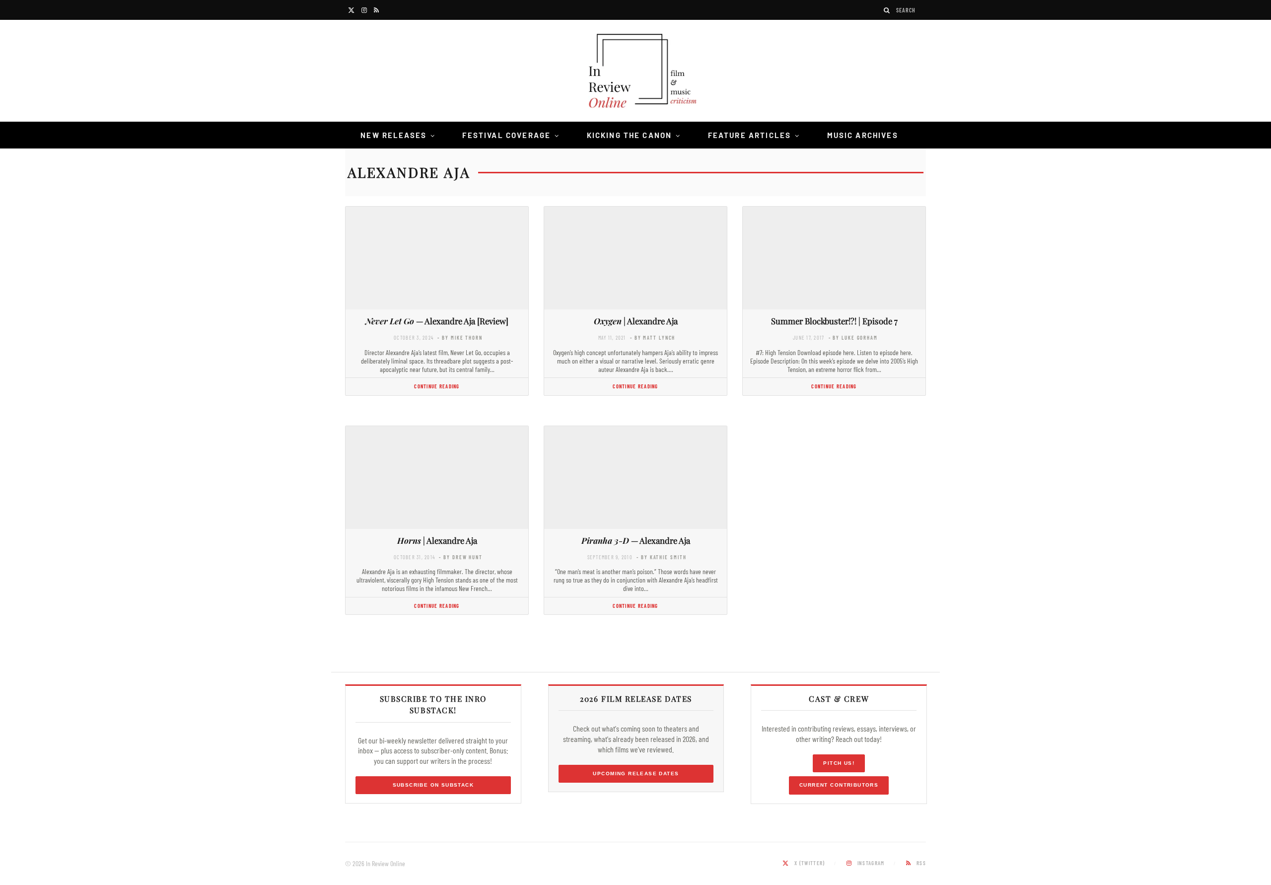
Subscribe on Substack (433, 785)
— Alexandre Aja (635, 540)
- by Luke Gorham (853, 337)
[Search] (887, 10)
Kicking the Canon (629, 135)
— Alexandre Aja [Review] (436, 320)
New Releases (393, 135)
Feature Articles (749, 135)
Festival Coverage (506, 135)
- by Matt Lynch (652, 337)
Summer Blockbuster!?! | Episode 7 (834, 320)
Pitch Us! (838, 763)
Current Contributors (838, 785)
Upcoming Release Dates (636, 773)
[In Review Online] (635, 72)
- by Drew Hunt (460, 557)
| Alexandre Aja (636, 320)
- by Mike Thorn (459, 337)
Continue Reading (436, 386)
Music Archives (862, 135)
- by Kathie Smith (661, 557)
